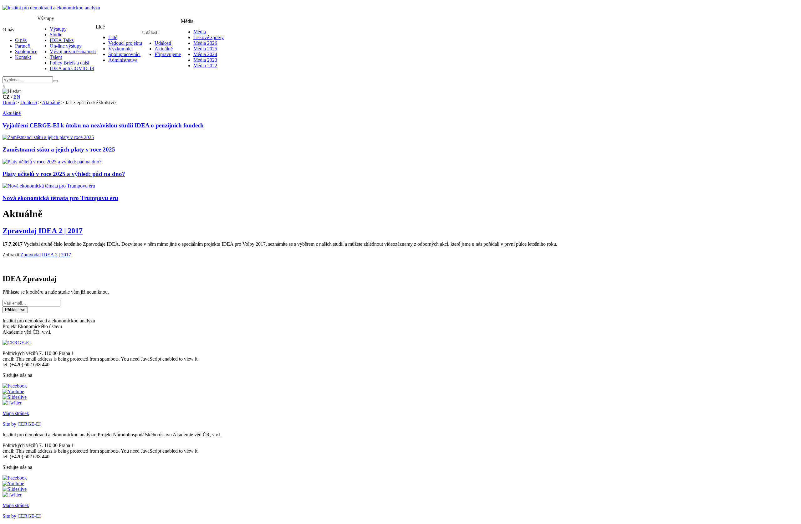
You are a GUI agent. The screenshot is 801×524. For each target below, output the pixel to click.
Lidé (112, 37)
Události (163, 43)
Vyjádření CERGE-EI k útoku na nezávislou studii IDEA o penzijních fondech (103, 125)
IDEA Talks (62, 40)
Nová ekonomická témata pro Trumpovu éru (60, 198)
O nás (21, 40)
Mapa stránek (16, 413)
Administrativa (122, 60)
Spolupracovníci (124, 54)
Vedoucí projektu (125, 43)
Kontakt (23, 57)
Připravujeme (168, 54)
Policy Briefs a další (69, 62)
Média (199, 31)
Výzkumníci (120, 48)
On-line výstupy (66, 46)
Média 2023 (205, 60)
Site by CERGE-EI (22, 424)
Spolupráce (26, 51)
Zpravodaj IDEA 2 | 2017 (43, 231)
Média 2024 (205, 54)
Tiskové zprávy (208, 37)
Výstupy (58, 29)
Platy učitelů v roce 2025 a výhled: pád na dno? (64, 174)
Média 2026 (205, 43)
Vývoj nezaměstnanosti (73, 51)
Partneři (22, 46)
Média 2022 (205, 65)
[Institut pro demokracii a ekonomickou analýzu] (51, 7)
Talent (56, 57)
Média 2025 (205, 48)
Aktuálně (164, 48)
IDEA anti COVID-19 (72, 68)
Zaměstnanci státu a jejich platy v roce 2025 (59, 149)
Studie (56, 34)
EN (16, 97)
